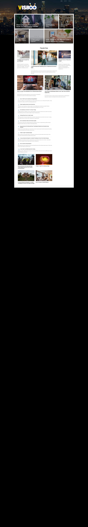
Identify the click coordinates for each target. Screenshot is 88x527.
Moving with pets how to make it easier (26, 115)
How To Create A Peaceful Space (25, 143)
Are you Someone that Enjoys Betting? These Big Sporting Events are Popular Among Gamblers (25, 167)
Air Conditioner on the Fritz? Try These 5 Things (28, 109)
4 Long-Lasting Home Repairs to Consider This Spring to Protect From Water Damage (34, 138)
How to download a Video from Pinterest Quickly (28, 120)
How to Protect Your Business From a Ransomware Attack (29, 91)
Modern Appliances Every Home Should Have (27, 104)
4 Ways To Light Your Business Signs (26, 132)
